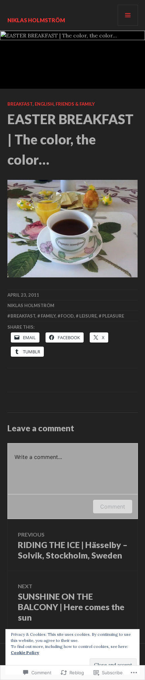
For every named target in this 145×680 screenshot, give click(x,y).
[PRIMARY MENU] (128, 15)
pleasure (113, 316)
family (48, 316)
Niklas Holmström (36, 20)
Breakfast (20, 104)
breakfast (22, 316)
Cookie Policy (25, 652)
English (44, 104)
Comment (112, 506)
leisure (88, 316)
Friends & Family (75, 104)
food (67, 316)
